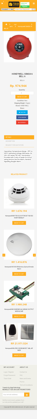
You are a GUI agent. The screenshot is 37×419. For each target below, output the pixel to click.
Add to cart (23, 97)
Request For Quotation (14, 145)
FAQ (21, 375)
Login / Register (9, 372)
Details (8, 137)
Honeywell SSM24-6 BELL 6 (18, 27)
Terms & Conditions (26, 385)
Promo (22, 382)
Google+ (23, 122)
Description (10, 141)
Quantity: (22, 90)
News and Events (25, 378)
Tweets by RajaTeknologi (11, 388)
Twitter (22, 112)
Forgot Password (9, 375)
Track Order (7, 378)
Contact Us (23, 372)
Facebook (22, 117)
